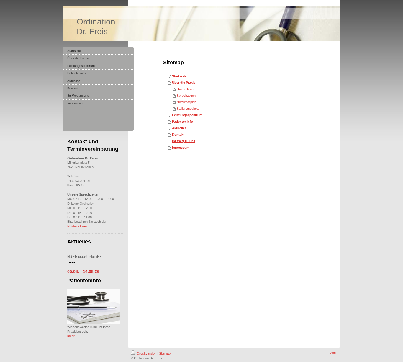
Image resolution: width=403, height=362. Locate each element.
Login (333, 352)
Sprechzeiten (186, 95)
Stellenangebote (188, 108)
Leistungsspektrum (187, 115)
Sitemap (165, 353)
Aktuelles (179, 128)
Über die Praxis (183, 82)
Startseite (179, 76)
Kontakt (178, 134)
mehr (71, 336)
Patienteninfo (182, 121)
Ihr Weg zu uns (183, 141)
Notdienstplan (186, 102)
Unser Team (185, 89)
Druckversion (146, 353)
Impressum (180, 147)
